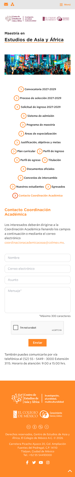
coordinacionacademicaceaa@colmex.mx (34, 242)
